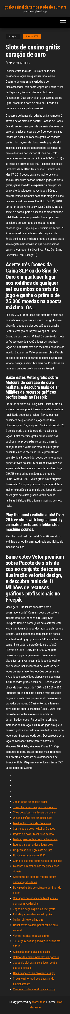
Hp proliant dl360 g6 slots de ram (32, 850)
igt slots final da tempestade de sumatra (35, 7)
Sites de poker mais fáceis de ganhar (34, 812)
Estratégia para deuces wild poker (33, 914)
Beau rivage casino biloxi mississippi (34, 973)
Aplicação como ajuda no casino (32, 952)
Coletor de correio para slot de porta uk (36, 957)
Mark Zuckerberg (19, 62)
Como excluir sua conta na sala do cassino (37, 861)
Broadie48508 (32, 36)
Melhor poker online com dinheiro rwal (35, 839)
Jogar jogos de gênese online (30, 802)
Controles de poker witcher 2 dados (34, 828)
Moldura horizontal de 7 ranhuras (32, 823)
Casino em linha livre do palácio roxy (34, 989)
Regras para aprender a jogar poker (34, 844)
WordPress (38, 1002)
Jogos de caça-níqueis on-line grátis (34, 909)
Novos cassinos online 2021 (29, 855)
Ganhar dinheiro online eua (28, 919)
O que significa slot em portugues (32, 818)
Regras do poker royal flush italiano (33, 834)
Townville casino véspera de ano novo (35, 807)
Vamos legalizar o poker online (31, 936)
